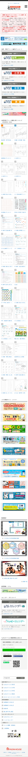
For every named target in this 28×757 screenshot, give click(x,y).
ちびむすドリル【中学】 (9, 690)
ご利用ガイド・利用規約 (7, 752)
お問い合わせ (14, 753)
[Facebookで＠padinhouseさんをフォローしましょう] (18, 656)
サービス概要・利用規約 (9, 725)
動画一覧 (25, 581)
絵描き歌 (6, 708)
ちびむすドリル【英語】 (9, 694)
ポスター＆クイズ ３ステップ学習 (12, 697)
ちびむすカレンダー (8, 716)
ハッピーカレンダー (8, 720)
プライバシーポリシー (16, 752)
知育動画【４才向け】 (9, 705)
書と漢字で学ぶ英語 (8, 711)
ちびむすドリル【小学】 (9, 687)
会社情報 (23, 752)
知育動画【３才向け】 (9, 702)
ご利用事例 (6, 728)
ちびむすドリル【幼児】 (9, 684)
